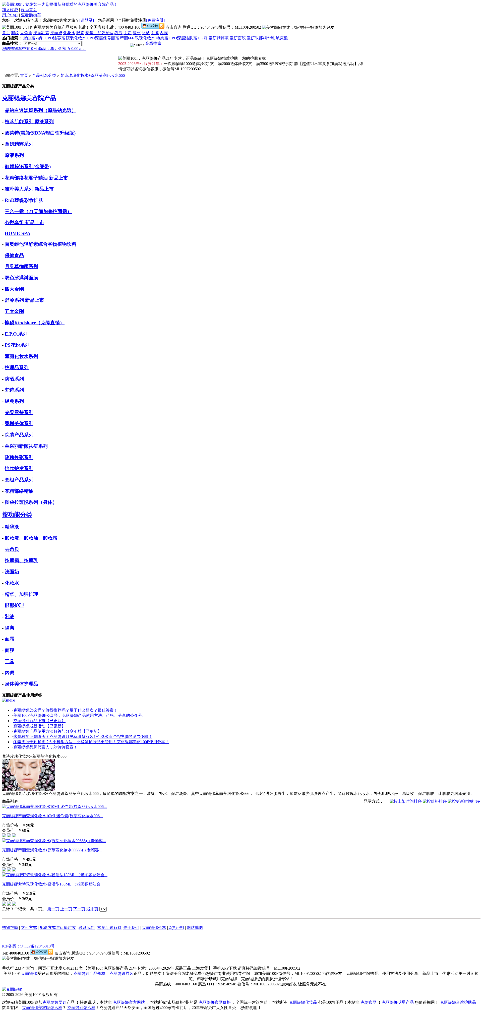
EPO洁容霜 (55, 38)
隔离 (137, 33)
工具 (9, 661)
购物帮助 (10, 927)
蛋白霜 (29, 38)
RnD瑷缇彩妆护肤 (24, 200)
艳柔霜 (162, 38)
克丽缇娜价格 (154, 927)
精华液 (12, 526)
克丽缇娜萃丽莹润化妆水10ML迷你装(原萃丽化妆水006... (52, 816)
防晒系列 (14, 379)
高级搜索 (153, 43)
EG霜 (203, 38)
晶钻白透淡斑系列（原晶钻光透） (40, 110)
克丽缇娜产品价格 (89, 973)
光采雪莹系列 (19, 412)
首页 (6, 33)
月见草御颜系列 (21, 266)
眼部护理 (14, 605)
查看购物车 (31, 15)
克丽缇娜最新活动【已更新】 (39, 726)
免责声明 (176, 927)
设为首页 (29, 10)
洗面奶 (56, 33)
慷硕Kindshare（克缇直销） (35, 322)
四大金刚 (14, 289)
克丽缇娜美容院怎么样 (42, 1007)
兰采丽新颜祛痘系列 (26, 446)
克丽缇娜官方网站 (129, 1002)
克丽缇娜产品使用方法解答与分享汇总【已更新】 (57, 731)
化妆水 (69, 33)
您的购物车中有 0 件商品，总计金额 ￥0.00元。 (44, 48)
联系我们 (87, 927)
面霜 (128, 33)
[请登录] (86, 20)
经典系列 (14, 401)
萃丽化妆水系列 (21, 356)
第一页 (53, 909)
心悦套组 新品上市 (24, 222)
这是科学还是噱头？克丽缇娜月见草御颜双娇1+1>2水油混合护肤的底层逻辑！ (82, 736)
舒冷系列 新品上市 (24, 300)
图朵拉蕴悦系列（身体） (31, 502)
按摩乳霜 (41, 33)
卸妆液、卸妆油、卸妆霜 (31, 538)
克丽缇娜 (29, 973)
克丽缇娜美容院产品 (29, 98)
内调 (164, 33)
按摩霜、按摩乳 (21, 560)
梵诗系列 (14, 390)
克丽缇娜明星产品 (398, 1002)
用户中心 (10, 15)
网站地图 (195, 927)
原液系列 (14, 155)
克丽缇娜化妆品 (303, 1002)
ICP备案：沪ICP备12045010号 (28, 946)
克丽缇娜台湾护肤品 (458, 1002)
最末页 (92, 909)
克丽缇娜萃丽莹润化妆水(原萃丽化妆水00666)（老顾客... (52, 850)
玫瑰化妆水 (145, 38)
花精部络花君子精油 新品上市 (36, 177)
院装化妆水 (76, 38)
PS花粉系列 (17, 345)
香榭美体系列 (19, 423)
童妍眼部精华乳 (261, 38)
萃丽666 (127, 38)
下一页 (79, 909)
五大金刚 (14, 311)
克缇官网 (368, 1002)
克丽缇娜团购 (54, 1002)
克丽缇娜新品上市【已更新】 (39, 721)
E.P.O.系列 (16, 334)
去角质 (26, 33)
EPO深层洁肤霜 (183, 38)
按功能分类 (17, 514)
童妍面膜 (238, 38)
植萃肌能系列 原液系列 (29, 121)
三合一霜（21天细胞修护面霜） (38, 211)
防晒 (146, 33)
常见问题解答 (109, 927)
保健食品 (14, 255)
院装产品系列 (19, 434)
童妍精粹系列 (19, 144)
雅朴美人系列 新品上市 (29, 189)
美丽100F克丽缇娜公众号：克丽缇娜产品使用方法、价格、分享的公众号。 (79, 715)
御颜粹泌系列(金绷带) (28, 166)
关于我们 (131, 927)
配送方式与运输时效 (58, 927)
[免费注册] (155, 20)
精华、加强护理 (99, 33)
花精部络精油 (19, 491)
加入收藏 (10, 10)
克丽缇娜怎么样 (81, 1007)
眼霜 (80, 33)
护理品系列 (17, 367)
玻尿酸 (282, 38)
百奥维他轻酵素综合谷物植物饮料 (40, 244)
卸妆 (15, 33)
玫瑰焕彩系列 (19, 457)
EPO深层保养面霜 (103, 38)
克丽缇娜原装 (121, 973)
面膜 (155, 33)
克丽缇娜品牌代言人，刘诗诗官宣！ (45, 747)
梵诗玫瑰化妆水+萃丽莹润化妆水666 (92, 75)
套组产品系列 (19, 479)
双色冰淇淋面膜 (21, 277)
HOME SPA (17, 233)
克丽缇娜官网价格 (215, 1002)
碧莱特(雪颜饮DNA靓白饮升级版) (40, 133)
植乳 (40, 38)
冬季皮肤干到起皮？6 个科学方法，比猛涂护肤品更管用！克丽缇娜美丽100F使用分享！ (91, 742)
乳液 (118, 33)
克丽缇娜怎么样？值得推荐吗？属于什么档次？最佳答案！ (65, 710)
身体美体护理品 (21, 683)
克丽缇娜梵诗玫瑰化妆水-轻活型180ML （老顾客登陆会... (52, 884)
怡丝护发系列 (19, 468)
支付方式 (29, 927)
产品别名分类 (44, 75)
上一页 (66, 909)
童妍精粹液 (219, 38)
